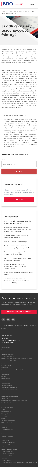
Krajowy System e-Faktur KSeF (8, 361)
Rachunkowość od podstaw (7, 442)
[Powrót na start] (12, 4)
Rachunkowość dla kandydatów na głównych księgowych (15, 444)
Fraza (3, 159)
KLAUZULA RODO (8, 343)
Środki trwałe (4, 367)
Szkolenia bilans (5, 372)
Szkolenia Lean (4, 405)
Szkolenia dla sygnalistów (7, 407)
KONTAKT (5, 338)
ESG (2, 394)
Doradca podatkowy (6, 460)
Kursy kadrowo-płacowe (7, 429)
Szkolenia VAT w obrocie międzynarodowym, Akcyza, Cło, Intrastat (16, 358)
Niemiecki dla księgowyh (7, 453)
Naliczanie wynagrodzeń (7, 436)
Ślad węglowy (4, 398)
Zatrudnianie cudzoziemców (8, 420)
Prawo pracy (4, 416)
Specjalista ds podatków (7, 456)
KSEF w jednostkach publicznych (9, 387)
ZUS (2, 434)
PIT (2, 431)
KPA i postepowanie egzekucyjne (9, 389)
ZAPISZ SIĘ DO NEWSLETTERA (19, 312)
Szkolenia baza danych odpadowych (9, 396)
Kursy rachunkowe (5, 374)
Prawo (3, 409)
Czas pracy (3, 418)
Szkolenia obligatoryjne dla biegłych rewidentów (12, 369)
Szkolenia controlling (6, 381)
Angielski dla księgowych (7, 451)
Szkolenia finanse (5, 378)
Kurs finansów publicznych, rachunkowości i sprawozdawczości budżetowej (19, 462)
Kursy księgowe (5, 440)
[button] (33, 4)
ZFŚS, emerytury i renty (6, 422)
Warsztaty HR (4, 414)
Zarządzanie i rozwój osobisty (8, 402)
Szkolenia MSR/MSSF (6, 365)
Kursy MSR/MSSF (5, 458)
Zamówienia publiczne (6, 385)
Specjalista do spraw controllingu (9, 449)
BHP (2, 425)
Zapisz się (19, 199)
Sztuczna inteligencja (6, 411)
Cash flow (3, 376)
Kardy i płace (4, 427)
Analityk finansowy (5, 447)
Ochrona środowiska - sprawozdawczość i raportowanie (14, 400)
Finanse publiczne (5, 383)
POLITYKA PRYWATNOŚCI (10, 340)
